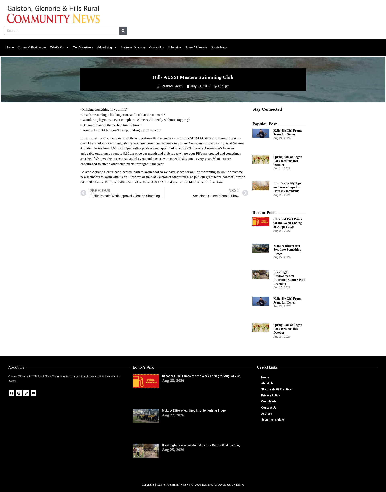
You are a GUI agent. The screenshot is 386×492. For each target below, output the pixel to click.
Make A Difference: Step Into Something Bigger (287, 249)
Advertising (104, 47)
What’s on (57, 47)
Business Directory (133, 47)
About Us (267, 383)
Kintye (240, 484)
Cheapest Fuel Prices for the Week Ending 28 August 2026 (287, 223)
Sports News (219, 47)
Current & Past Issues (32, 47)
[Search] (123, 31)
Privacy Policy (270, 395)
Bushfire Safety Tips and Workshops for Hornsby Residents (287, 187)
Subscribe (174, 47)
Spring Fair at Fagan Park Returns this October (287, 160)
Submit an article (272, 419)
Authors (266, 413)
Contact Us (156, 47)
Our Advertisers (83, 47)
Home (10, 47)
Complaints (269, 401)
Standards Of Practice (276, 389)
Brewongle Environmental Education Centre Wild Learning (201, 445)
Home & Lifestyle (196, 47)
